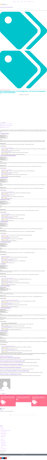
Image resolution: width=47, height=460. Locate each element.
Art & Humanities (29, 1)
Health (33, 1)
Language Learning (3, 440)
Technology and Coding (3, 448)
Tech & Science (14, 1)
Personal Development (3, 442)
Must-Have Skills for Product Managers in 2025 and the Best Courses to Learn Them (8, 397)
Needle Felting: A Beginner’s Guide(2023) (4, 127)
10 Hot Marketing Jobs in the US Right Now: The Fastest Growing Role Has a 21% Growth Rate (23, 91)
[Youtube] (1, 458)
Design (25, 1)
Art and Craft (2, 428)
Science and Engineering (3, 445)
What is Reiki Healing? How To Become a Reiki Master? (6, 125)
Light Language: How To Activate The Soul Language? (6, 123)
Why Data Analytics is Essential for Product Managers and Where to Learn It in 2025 (39, 397)
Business (22, 1)
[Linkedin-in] (2, 458)
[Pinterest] (6, 458)
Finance (19, 1)
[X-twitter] (4, 458)
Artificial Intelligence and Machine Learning (5, 430)
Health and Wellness (3, 436)
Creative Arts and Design (3, 433)
